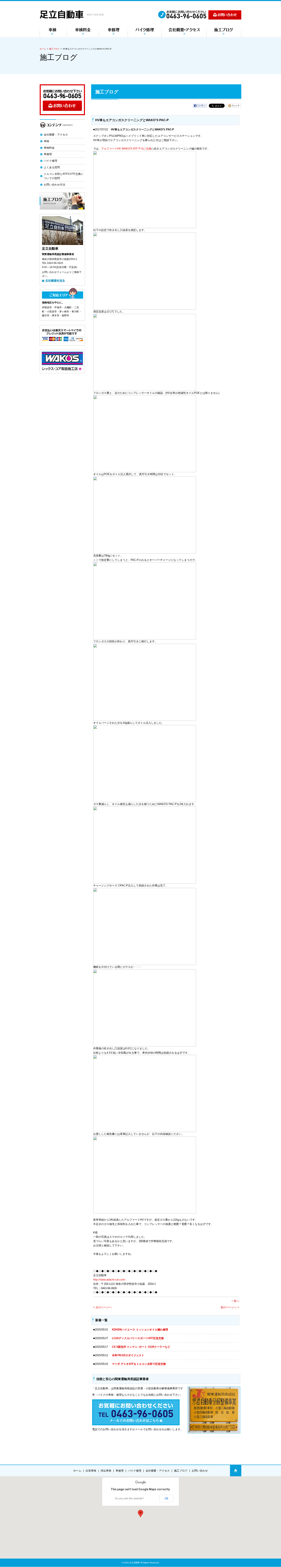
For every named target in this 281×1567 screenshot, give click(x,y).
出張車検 (91, 1470)
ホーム (43, 49)
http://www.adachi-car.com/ (109, 1279)
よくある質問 (52, 167)
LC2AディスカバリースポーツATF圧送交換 (138, 1338)
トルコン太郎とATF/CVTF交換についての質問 (63, 176)
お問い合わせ (200, 1470)
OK (166, 1498)
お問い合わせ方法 (54, 184)
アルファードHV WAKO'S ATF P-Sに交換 (126, 148)
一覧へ (235, 1301)
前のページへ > (230, 1307)
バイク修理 (50, 160)
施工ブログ (54, 49)
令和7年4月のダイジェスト (129, 1355)
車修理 (48, 154)
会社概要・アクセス (56, 134)
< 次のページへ (102, 1307)
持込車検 (106, 1470)
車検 (46, 141)
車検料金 (49, 147)
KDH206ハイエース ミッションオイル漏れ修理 (140, 1329)
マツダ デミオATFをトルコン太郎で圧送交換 (139, 1363)
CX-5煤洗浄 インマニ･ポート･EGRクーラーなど (141, 1346)
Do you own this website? (129, 1498)
